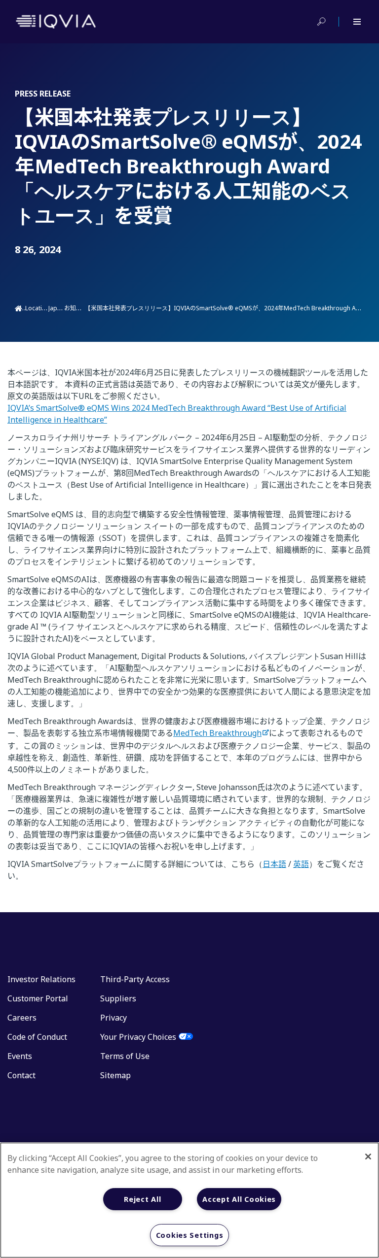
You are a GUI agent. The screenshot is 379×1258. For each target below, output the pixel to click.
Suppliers (118, 998)
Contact (21, 1075)
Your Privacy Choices (138, 1036)
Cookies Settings (190, 1235)
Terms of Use (125, 1056)
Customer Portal (37, 998)
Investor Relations (41, 979)
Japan (56, 308)
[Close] (368, 1156)
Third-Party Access (135, 979)
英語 (301, 864)
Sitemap (115, 1075)
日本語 (274, 864)
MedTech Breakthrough (217, 733)
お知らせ (76, 308)
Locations (39, 308)
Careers (22, 1017)
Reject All (142, 1199)
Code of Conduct (37, 1036)
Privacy (113, 1017)
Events (19, 1056)
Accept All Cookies (239, 1199)
